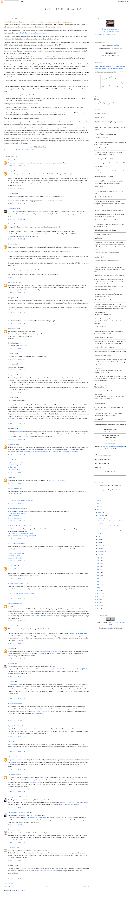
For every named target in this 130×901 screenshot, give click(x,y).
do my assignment (13, 789)
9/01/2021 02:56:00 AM (16, 483)
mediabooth (11, 681)
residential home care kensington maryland (20, 533)
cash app (10, 648)
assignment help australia (15, 760)
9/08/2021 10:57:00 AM (16, 736)
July (99, 537)
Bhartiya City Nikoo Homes (57, 480)
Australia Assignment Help (26, 452)
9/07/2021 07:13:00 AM (16, 659)
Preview (103, 55)
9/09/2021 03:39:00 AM (16, 843)
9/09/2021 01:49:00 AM (16, 807)
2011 (98, 585)
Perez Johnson (12, 830)
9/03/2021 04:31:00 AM (16, 621)
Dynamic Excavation (14, 726)
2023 (98, 504)
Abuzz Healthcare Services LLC (17, 583)
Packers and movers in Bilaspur (49, 871)
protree (10, 741)
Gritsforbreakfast (13, 208)
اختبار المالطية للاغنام (14, 465)
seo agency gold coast (16, 684)
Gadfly (10, 160)
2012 (98, 582)
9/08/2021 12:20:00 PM (16, 752)
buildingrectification (14, 704)
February (101, 551)
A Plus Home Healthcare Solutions (18, 526)
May (99, 542)
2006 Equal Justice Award (110, 432)
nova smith (11, 664)
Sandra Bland (19, 149)
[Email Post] (35, 147)
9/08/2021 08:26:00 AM (16, 699)
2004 (98, 605)
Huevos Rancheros (117, 490)
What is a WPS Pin (40, 616)
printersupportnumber (14, 604)
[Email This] (37, 147)
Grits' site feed (114, 45)
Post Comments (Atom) (18, 890)
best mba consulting (14, 488)
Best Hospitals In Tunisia (15, 569)
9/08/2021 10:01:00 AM (16, 721)
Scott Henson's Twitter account (106, 35)
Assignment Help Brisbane (70, 452)
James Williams (12, 328)
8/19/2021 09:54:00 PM (16, 239)
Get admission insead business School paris (20, 500)
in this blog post (49, 64)
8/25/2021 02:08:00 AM (16, 348)
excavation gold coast (24, 729)
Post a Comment (8, 883)
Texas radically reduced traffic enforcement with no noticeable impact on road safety (109, 67)
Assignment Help (56, 452)
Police (11, 149)
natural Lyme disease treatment (17, 513)
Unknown (11, 244)
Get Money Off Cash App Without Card (71, 802)
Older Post (86, 886)
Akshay (10, 477)
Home (46, 886)
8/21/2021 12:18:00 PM (16, 324)
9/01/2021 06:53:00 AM (16, 521)
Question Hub (12, 566)
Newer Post (7, 886)
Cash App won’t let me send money (51, 651)
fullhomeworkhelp (13, 757)
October (100, 512)
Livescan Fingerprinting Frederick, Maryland (21, 593)
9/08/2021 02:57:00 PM (16, 769)
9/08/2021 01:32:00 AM (16, 676)
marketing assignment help (27, 789)
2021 (98, 510)
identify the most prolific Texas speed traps (33, 33)
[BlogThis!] (39, 147)
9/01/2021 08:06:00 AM (16, 538)
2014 (98, 576)
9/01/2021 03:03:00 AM (16, 503)
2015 (98, 573)
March (100, 548)
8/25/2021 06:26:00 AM (16, 359)
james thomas (12, 626)
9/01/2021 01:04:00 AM (16, 472)
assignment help (41, 378)
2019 (98, 561)
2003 (98, 608)
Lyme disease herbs (13, 516)
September (101, 515)
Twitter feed (97, 409)
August (100, 518)
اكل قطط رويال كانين (14, 469)
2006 (98, 599)
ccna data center (23, 345)
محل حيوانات (12, 467)
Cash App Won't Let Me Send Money (19, 797)
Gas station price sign (14, 556)
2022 (98, 507)
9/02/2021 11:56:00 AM (16, 578)
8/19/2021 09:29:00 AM (16, 188)
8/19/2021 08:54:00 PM (16, 219)
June (99, 539)
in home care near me (14, 596)
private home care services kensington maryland (22, 536)
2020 (98, 558)
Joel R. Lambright (13, 282)
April (100, 545)
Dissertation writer (19, 432)
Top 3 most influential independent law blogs (114, 446)
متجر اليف (11, 459)
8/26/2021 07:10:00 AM (16, 370)
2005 (98, 602)
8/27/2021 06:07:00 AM (16, 392)
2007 (98, 596)
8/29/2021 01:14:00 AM (16, 424)
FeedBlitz (117, 55)
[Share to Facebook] (43, 147)
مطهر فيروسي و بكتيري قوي (16, 462)
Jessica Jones (11, 444)
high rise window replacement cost (40, 711)
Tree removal (12, 744)
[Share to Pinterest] (45, 147)
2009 (98, 590)
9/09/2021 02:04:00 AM (16, 825)
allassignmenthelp (33, 782)
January (100, 554)
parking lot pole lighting (15, 558)
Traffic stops (30, 149)
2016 (98, 570)
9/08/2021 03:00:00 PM (16, 792)
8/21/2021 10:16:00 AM (16, 313)
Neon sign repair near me (15, 543)
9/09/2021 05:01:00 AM (16, 878)
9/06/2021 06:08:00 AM (16, 643)
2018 (98, 564)
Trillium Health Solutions (15, 508)
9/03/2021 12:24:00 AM (16, 599)
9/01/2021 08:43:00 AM (16, 561)
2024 (98, 501)
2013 (98, 579)
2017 (98, 567)
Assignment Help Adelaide (42, 452)
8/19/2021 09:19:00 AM (16, 166)
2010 (98, 588)
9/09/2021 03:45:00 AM (16, 860)
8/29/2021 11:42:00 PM (16, 439)
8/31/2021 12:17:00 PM (16, 454)
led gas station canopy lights (16, 553)
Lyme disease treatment (15, 518)
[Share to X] (41, 147)
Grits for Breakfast (65, 9)
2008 (98, 593)
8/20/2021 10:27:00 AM (16, 277)
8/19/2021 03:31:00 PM (16, 203)
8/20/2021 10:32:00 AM (16, 293)
